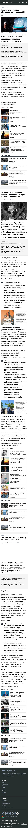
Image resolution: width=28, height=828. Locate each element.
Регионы (4, 792)
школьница (15, 445)
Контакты (4, 805)
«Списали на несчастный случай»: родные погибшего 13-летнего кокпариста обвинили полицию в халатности (17, 174)
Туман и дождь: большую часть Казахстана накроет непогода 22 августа (13, 579)
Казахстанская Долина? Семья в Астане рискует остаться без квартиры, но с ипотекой (14, 52)
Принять (24, 823)
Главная (2, 7)
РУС (26, 2)
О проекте (4, 800)
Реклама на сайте (6, 803)
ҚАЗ (23, 2)
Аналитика (4, 789)
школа (3, 445)
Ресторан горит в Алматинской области (12, 243)
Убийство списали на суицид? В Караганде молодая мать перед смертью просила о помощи (12, 251)
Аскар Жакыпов (7, 542)
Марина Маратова (8, 15)
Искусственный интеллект (8, 104)
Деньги (3, 787)
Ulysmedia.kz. (17, 41)
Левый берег (5, 784)
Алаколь (16, 686)
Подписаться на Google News (10, 816)
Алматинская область (7, 443)
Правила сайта (5, 801)
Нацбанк (4, 102)
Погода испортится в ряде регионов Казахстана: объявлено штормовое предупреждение (17, 182)
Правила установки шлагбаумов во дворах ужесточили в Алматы (12, 585)
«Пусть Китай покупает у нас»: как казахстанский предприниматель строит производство (12, 56)
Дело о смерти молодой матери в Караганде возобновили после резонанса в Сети (13, 247)
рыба (10, 686)
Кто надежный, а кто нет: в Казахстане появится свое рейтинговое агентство (11, 48)
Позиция (4, 790)
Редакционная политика (7, 806)
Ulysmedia (6, 199)
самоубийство (18, 443)
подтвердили (13, 674)
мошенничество (12, 102)
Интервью (4, 794)
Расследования (5, 785)
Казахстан (4, 686)
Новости (4, 782)
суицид (9, 445)
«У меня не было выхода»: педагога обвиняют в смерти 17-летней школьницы (17, 160)
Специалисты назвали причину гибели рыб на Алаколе (18, 166)
